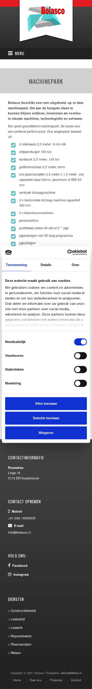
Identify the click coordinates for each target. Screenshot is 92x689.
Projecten (56, 680)
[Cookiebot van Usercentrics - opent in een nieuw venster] (67, 252)
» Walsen (14, 652)
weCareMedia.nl (71, 673)
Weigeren (46, 433)
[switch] (80, 355)
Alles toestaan (46, 403)
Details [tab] (46, 265)
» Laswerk (15, 627)
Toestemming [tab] (16, 265)
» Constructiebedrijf (22, 610)
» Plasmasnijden (20, 644)
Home (17, 680)
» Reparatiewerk (20, 636)
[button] (16, 53)
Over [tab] (75, 265)
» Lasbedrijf (16, 619)
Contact (76, 680)
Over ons (35, 680)
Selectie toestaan (46, 418)
